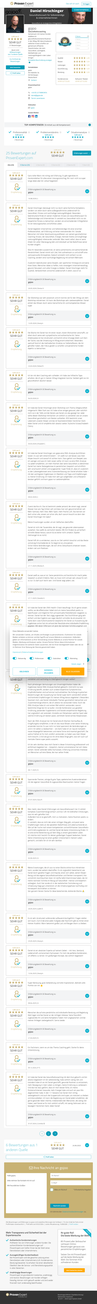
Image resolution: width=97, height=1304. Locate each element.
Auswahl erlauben (48, 671)
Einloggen (86, 4)
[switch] (32, 658)
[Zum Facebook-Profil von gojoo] (30, 117)
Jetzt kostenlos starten (74, 1270)
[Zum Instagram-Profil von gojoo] (33, 117)
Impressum (17, 652)
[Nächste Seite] (55, 1133)
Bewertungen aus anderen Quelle (15, 53)
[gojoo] (15, 24)
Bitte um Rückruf (60, 1189)
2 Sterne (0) (71, 165)
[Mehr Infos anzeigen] (65, 41)
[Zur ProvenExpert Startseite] (21, 4)
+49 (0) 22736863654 (39, 92)
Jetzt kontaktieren (82, 10)
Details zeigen (76, 664)
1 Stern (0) (86, 165)
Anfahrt (34, 80)
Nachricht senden (59, 1206)
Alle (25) (11, 165)
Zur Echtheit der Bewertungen (15, 60)
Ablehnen (24, 671)
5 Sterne (77, 36)
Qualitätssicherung (77, 1295)
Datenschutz (61, 1297)
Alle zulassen (73, 671)
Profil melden (73, 1224)
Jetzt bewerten (15, 67)
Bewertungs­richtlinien (64, 1295)
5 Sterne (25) (25, 165)
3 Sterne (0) (55, 165)
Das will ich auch (72, 3)
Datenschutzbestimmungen (32, 652)
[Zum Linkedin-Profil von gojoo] (36, 117)
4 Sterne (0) (40, 165)
